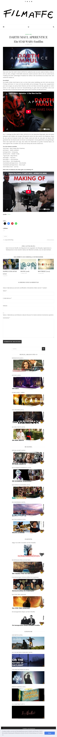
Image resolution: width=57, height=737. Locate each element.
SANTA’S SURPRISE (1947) (18, 687)
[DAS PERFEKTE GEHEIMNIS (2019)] (28, 493)
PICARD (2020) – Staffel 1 (18, 392)
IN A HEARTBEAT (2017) (18, 704)
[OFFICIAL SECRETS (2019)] (28, 458)
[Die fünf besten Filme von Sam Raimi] (28, 568)
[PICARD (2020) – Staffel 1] (28, 400)
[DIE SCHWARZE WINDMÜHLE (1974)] (28, 475)
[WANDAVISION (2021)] (28, 366)
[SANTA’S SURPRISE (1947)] (28, 694)
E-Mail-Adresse (7, 298)
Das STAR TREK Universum (19, 594)
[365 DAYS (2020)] (28, 383)
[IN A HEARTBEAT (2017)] (28, 712)
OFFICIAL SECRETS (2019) (18, 450)
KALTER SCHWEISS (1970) (18, 519)
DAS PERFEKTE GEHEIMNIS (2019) (21, 485)
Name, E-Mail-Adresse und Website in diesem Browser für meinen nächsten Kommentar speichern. (28, 315)
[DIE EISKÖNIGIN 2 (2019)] (28, 510)
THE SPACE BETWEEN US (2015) (20, 669)
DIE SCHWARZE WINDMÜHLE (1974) (21, 467)
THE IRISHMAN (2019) (18, 409)
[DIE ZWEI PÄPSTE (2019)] (28, 435)
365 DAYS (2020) (16, 375)
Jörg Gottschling (9, 239)
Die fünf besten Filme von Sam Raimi (21, 560)
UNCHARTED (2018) (17, 635)
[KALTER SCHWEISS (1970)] (28, 527)
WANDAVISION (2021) (17, 358)
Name (5, 290)
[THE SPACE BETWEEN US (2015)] (28, 677)
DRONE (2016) (24, 271)
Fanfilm (5, 236)
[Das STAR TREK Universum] (28, 602)
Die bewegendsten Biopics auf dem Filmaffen (23, 611)
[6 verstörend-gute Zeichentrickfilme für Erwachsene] (28, 585)
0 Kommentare (50, 240)
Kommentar (6, 318)
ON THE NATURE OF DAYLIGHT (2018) (22, 652)
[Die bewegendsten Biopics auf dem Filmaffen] (28, 619)
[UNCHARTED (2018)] (28, 643)
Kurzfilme (28, 34)
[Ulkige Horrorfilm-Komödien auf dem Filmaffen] (28, 550)
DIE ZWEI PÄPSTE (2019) (18, 427)
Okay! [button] (49, 733)
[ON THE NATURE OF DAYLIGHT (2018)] (28, 660)
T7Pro (8, 214)
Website (5, 305)
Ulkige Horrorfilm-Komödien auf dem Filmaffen (24, 542)
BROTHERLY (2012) (44, 271)
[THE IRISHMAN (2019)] (28, 417)
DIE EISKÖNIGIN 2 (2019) (18, 502)
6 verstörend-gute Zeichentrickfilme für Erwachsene (25, 577)
